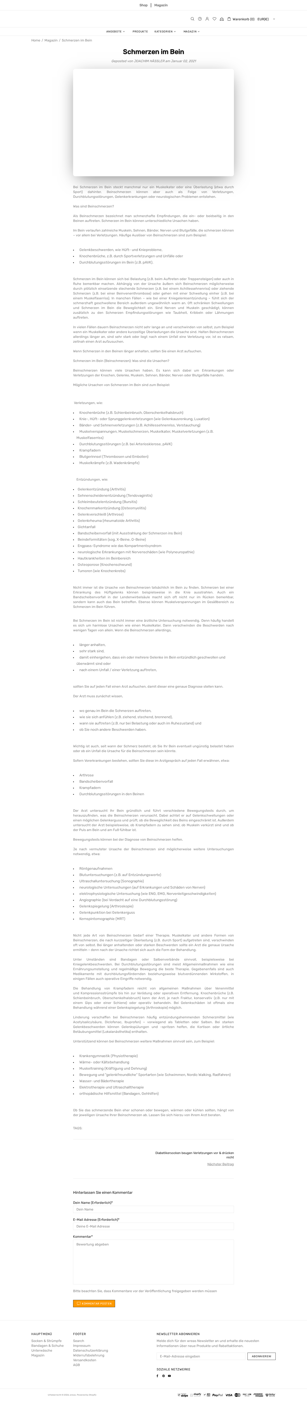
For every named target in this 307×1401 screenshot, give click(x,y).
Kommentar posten (97, 1303)
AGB (76, 1365)
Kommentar (82, 1237)
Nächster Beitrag (220, 1164)
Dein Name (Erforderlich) (92, 1203)
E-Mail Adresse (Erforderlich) (95, 1220)
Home (35, 40)
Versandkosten (84, 1360)
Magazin (161, 5)
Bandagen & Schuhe (47, 1346)
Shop (144, 5)
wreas (153, 19)
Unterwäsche (41, 1350)
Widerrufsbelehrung (88, 1355)
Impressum (81, 1346)
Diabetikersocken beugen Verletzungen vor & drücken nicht (194, 1155)
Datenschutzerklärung (90, 1350)
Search (78, 1341)
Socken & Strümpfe (46, 1341)
